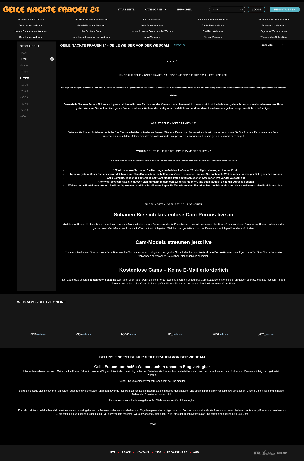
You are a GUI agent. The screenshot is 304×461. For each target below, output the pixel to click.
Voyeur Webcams (213, 37)
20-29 (24, 91)
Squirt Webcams (152, 37)
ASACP (126, 452)
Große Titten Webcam (213, 25)
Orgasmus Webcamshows (273, 31)
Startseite (126, 9)
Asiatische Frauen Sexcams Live (91, 19)
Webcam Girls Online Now (273, 37)
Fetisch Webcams (152, 19)
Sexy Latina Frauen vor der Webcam (91, 37)
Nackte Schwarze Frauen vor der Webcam (152, 31)
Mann (24, 65)
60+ (23, 116)
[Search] (241, 9)
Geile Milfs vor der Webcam (91, 25)
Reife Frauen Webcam (30, 37)
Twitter (152, 423)
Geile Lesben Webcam (30, 25)
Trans (24, 71)
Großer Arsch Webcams (274, 25)
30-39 (24, 97)
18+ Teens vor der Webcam (30, 19)
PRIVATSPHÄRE (177, 452)
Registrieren (284, 9)
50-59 (24, 110)
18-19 (24, 84)
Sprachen (184, 9)
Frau (24, 59)
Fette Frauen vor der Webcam (213, 19)
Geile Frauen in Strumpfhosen (274, 19)
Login (256, 9)
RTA (113, 452)
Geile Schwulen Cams (152, 25)
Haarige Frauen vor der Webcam (30, 31)
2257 (158, 452)
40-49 (24, 103)
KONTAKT (143, 452)
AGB (196, 452)
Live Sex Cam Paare (91, 31)
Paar (24, 52)
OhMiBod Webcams (213, 31)
